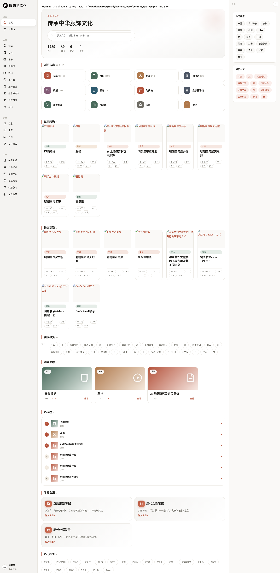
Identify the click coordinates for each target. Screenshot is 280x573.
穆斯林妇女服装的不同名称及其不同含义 (178, 261)
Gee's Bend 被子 (85, 311)
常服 (261, 50)
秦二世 (185, 352)
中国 (53, 344)
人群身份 (252, 23)
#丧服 (96, 569)
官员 (250, 50)
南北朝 (125, 352)
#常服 (47, 569)
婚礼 (240, 57)
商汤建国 (196, 344)
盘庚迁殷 (55, 352)
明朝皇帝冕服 (52, 201)
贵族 (265, 23)
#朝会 (112, 562)
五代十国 (171, 352)
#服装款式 (186, 562)
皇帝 (240, 30)
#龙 (124, 562)
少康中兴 (111, 344)
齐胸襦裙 (49, 151)
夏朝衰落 (149, 344)
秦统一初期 (156, 352)
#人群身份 (61, 562)
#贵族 (75, 562)
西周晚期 (163, 344)
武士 (250, 43)
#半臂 (147, 562)
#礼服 (100, 562)
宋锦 (240, 23)
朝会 (261, 30)
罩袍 (78, 151)
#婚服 (160, 562)
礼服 (250, 30)
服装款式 (263, 43)
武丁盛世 (80, 352)
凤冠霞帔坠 (145, 257)
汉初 (205, 352)
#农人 (108, 569)
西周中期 (126, 344)
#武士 (172, 562)
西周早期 (88, 344)
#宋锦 (47, 562)
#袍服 (84, 569)
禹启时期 (74, 344)
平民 (240, 50)
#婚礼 (59, 569)
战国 (209, 344)
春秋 (176, 344)
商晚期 (104, 352)
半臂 (259, 37)
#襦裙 (71, 569)
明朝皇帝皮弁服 (147, 151)
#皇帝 (88, 562)
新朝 (68, 352)
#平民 (201, 562)
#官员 (213, 562)
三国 (93, 352)
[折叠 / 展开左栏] (33, 5)
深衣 (248, 37)
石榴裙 (80, 201)
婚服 (240, 43)
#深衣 (135, 562)
